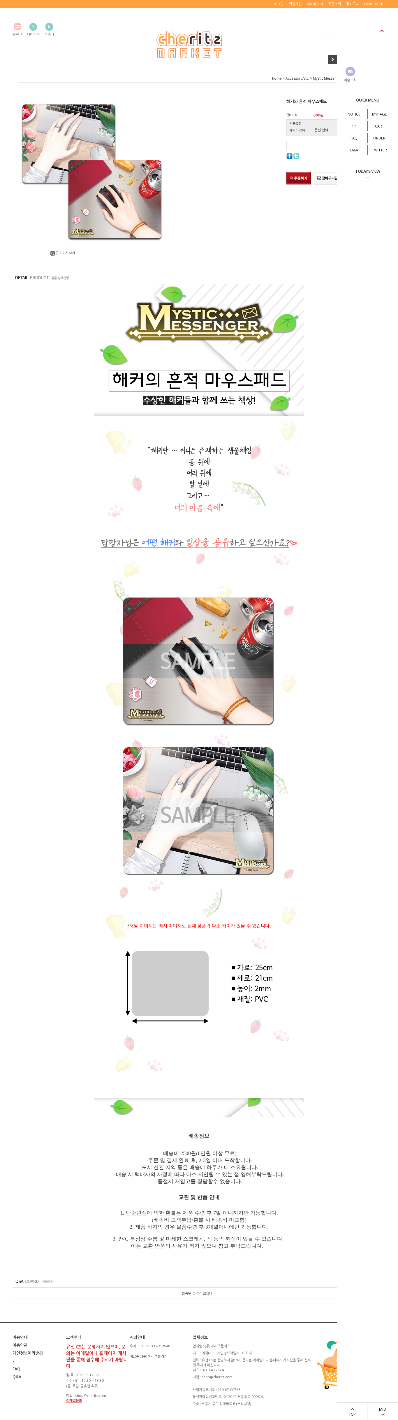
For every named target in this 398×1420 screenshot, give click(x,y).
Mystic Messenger (327, 78)
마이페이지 (315, 3)
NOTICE (354, 114)
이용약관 (20, 1345)
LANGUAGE (373, 3)
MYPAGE (379, 114)
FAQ (354, 138)
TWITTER (379, 150)
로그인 (278, 3)
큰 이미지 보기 (65, 253)
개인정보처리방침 (28, 1353)
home (277, 78)
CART (379, 126)
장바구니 (352, 3)
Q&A (354, 150)
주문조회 (334, 3)
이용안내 (20, 1337)
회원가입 (295, 3)
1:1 (354, 126)
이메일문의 (74, 1400)
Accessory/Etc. (297, 78)
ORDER (379, 138)
